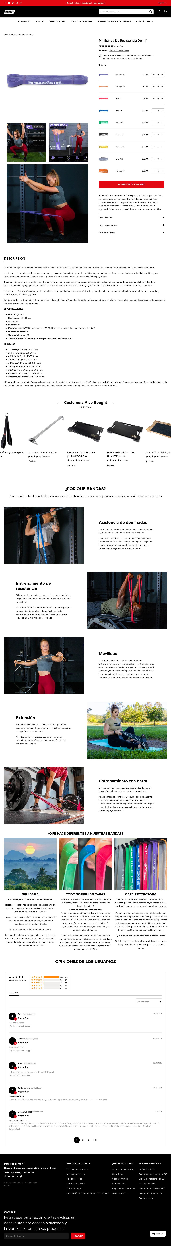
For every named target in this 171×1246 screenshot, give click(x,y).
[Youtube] (9, 3)
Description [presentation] (14, 258)
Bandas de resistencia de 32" (152, 1178)
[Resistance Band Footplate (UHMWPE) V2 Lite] (125, 431)
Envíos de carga (74, 1188)
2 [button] (82, 1139)
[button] (106, 46)
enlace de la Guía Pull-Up (134, 538)
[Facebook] (5, 3)
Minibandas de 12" (147, 1169)
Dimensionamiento (108, 225)
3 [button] (89, 1139)
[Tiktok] (21, 3)
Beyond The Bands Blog (122, 1169)
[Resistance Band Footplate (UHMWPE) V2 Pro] (85, 431)
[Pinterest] (13, 3)
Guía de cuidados (107, 232)
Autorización (57, 21)
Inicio (6, 34)
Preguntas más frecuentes (114, 21)
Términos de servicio (76, 1183)
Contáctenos (144, 21)
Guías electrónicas (120, 1178)
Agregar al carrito (131, 184)
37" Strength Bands (147, 1183)
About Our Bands (81, 21)
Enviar (78, 1236)
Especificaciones (106, 217)
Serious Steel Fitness (119, 50)
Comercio (24, 21)
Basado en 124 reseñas (17, 980)
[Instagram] (17, 3)
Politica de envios (74, 1178)
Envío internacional (120, 1193)
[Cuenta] (159, 11)
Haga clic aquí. (99, 2)
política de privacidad (76, 1174)
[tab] (14, 258)
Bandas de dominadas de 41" (152, 1188)
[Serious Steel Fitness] (9, 12)
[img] (23, 1018)
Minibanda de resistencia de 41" (22, 34)
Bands (39, 21)
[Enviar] (150, 11)
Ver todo (85, 406)
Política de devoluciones (77, 1169)
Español (161, 3)
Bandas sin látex (146, 1198)
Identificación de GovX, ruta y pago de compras (87, 1193)
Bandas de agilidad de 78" (150, 1193)
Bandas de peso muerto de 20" (153, 1174)
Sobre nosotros (119, 1183)
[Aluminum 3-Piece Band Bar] (46, 431)
